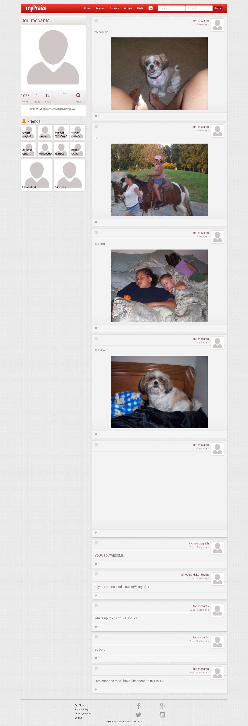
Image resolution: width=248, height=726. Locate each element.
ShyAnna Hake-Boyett (195, 574)
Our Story (79, 705)
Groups (128, 8)
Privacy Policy (81, 709)
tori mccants (201, 20)
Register (100, 8)
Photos (36, 101)
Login (218, 8)
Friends (33, 121)
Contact (78, 718)
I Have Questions (83, 713)
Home (87, 8)
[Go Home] (34, 8)
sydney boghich (199, 543)
